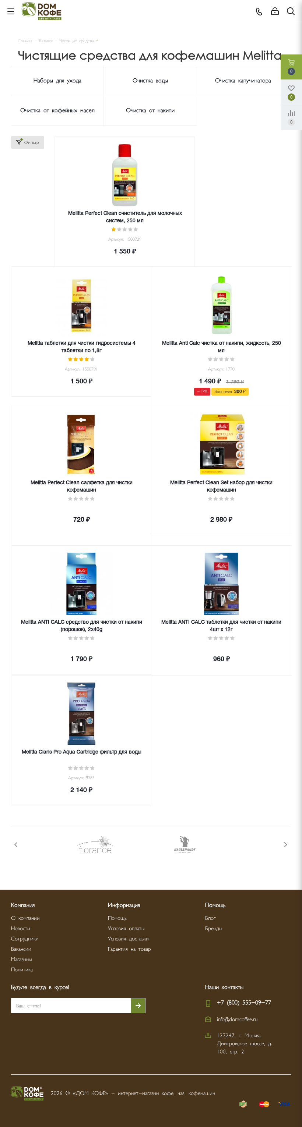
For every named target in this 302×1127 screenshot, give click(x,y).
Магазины (21, 959)
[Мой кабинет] (275, 11)
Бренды (213, 928)
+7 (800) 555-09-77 (244, 1003)
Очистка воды (150, 81)
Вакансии (21, 949)
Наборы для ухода (57, 81)
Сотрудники (25, 939)
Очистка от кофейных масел (57, 110)
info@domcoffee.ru (237, 1019)
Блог (210, 918)
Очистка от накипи (150, 110)
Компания (23, 905)
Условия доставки (128, 939)
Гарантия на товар (129, 949)
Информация (124, 905)
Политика (22, 969)
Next (285, 844)
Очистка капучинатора (243, 81)
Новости (20, 928)
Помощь (117, 918)
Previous (16, 844)
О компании (25, 918)
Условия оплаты (126, 928)
